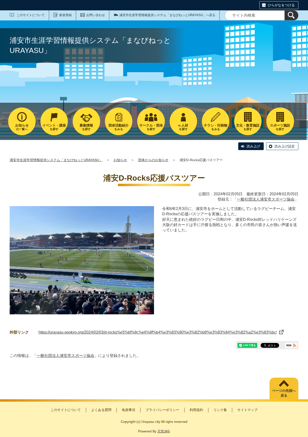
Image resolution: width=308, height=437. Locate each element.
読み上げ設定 (285, 146)
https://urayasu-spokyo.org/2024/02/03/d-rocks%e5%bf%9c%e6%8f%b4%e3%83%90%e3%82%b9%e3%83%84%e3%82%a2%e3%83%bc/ (157, 332)
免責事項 (128, 410)
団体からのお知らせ (153, 160)
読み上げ (253, 146)
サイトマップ (247, 410)
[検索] (291, 15)
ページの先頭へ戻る (284, 393)
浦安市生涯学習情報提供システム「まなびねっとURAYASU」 (56, 160)
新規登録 (65, 15)
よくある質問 (101, 410)
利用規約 (196, 410)
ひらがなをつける (281, 5)
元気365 (163, 431)
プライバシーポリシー (162, 410)
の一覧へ (22, 127)
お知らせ (120, 160)
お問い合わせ (95, 15)
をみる (119, 127)
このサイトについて (31, 15)
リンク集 (220, 410)
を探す (54, 127)
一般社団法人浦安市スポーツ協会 (266, 199)
